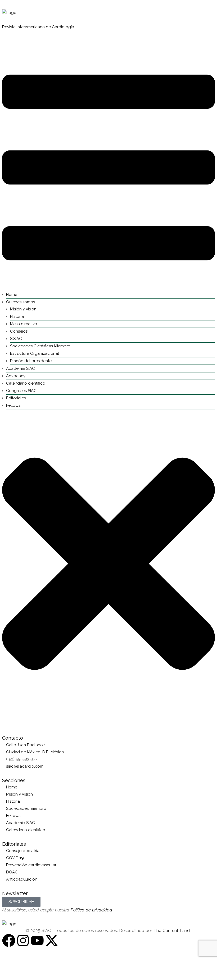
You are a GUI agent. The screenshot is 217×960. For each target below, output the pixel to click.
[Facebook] (8, 940)
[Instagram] (23, 940)
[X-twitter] (51, 940)
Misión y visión (23, 309)
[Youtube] (37, 940)
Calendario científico (25, 383)
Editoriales (16, 398)
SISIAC (16, 338)
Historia (17, 316)
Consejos (19, 331)
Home (11, 294)
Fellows (13, 405)
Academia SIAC (20, 368)
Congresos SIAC (21, 390)
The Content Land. (172, 930)
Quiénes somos (20, 302)
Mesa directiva (23, 323)
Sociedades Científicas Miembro (40, 346)
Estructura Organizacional (34, 353)
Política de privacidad (91, 909)
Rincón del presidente (31, 360)
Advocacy (15, 375)
